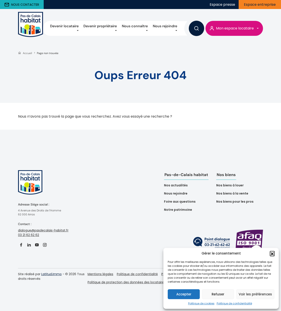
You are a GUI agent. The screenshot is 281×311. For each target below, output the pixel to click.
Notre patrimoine (178, 209)
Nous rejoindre (165, 26)
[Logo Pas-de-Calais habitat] (30, 185)
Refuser (218, 294)
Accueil (27, 53)
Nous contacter (25, 4)
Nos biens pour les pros (235, 201)
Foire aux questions (180, 201)
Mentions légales (100, 274)
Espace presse (222, 4)
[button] (272, 253)
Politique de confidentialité (234, 303)
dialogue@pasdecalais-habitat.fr (43, 230)
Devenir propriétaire (100, 26)
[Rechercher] (196, 28)
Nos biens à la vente (232, 193)
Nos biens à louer (230, 185)
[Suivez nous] (21, 245)
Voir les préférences (255, 294)
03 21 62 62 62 (28, 235)
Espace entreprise (260, 4)
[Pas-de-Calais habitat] (30, 28)
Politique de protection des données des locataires (127, 282)
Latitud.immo (51, 274)
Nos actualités (176, 185)
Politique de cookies (201, 303)
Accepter (183, 294)
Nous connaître (135, 26)
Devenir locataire (64, 26)
